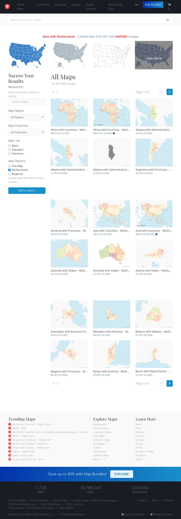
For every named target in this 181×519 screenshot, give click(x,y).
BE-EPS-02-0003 (59, 375)
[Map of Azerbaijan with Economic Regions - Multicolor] (69, 314)
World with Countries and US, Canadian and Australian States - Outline (50, 432)
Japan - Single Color (23, 451)
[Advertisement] (26, 250)
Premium (17, 153)
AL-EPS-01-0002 (101, 173)
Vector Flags (61, 500)
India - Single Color (22, 455)
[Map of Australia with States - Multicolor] (69, 253)
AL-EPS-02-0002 (144, 133)
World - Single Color (23, 435)
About (139, 424)
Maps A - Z (99, 459)
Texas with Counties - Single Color (31, 447)
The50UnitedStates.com (22, 504)
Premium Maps (101, 428)
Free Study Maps (50, 504)
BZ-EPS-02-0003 (101, 375)
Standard (17, 149)
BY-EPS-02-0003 (144, 335)
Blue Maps (98, 443)
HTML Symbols (73, 504)
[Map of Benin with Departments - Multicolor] (154, 354)
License (140, 435)
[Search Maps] (168, 19)
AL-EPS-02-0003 (59, 173)
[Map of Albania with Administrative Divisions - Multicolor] (69, 152)
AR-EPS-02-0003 (144, 173)
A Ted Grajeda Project (72, 514)
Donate (168, 500)
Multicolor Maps (101, 439)
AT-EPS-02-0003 (144, 274)
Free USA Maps (40, 500)
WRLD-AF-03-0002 (103, 133)
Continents (43, 4)
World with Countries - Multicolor (30, 443)
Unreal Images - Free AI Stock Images (94, 500)
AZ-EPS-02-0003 (59, 335)
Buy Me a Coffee (144, 451)
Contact (140, 439)
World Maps (20, 6)
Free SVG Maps (17, 500)
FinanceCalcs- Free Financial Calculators (31, 507)
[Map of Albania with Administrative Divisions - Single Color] (111, 152)
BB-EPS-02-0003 (101, 335)
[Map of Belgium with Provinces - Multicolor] (69, 354)
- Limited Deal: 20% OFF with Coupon (91, 36)
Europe (76, 4)
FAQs (138, 428)
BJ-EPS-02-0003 (144, 375)
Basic (15, 145)
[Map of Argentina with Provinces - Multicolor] (154, 152)
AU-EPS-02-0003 (59, 274)
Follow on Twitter (163, 514)
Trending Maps (101, 455)
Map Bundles (153, 4)
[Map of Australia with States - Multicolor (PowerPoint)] (111, 253)
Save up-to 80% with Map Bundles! (88, 474)
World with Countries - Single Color (31, 424)
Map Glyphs (66, 507)
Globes (97, 447)
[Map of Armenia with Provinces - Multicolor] (69, 213)
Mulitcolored (20, 169)
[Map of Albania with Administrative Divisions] (154, 112)
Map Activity (99, 451)
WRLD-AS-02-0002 (102, 234)
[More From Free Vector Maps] (136, 5)
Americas (60, 4)
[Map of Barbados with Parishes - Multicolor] (111, 314)
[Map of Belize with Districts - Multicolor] (111, 354)
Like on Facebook (134, 514)
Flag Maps (98, 435)
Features (140, 432)
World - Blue (19, 428)
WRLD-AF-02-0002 (60, 133)
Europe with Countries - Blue (27, 459)
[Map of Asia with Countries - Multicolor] (111, 213)
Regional (17, 174)
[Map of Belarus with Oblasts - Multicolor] (154, 314)
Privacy (139, 443)
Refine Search (26, 190)
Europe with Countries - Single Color (32, 439)
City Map (17, 166)
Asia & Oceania (91, 6)
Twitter (139, 459)
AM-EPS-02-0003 (59, 234)
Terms (139, 447)
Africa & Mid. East (115, 6)
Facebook (141, 455)
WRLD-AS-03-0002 (145, 234)
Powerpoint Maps (102, 432)
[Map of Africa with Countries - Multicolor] (69, 112)
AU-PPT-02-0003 (101, 274)
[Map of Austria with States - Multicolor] (154, 253)
